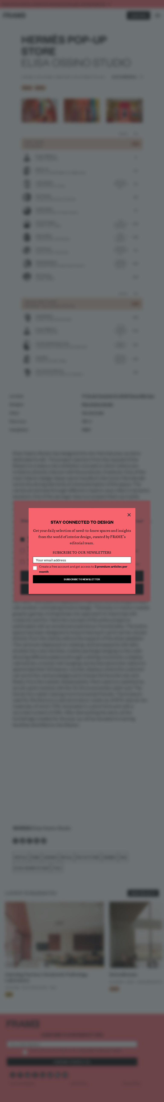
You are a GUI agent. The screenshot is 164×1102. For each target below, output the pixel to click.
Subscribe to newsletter (82, 579)
